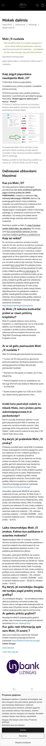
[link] (23, 741)
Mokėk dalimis (8, 27)
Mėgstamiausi (32, 693)
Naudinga (33, 24)
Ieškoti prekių (14, 693)
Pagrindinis (7, 24)
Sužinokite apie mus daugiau (13, 725)
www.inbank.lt (8, 647)
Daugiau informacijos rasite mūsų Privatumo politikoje (19, 721)
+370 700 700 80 (10, 652)
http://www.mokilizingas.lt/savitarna (17, 305)
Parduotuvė (20, 24)
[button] (23, 5)
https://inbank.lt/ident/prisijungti (16, 487)
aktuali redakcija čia (20, 623)
